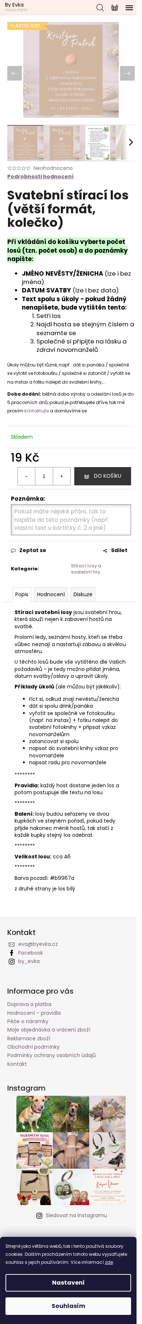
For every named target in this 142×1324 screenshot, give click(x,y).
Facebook (30, 952)
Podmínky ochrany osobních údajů (51, 1055)
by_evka (29, 961)
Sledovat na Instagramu (76, 1215)
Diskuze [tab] (83, 594)
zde (109, 1262)
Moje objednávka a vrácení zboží (48, 1029)
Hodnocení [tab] (51, 594)
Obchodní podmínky (33, 1047)
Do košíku (107, 475)
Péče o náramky (27, 1021)
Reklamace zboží (28, 1038)
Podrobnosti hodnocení (40, 176)
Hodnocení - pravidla (34, 1013)
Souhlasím (68, 1306)
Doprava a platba (29, 1004)
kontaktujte (37, 411)
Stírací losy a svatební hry (86, 568)
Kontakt (17, 1064)
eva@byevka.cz (38, 944)
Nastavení (68, 1282)
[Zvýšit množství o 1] (61, 476)
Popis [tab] (21, 594)
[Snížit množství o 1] (26, 476)
